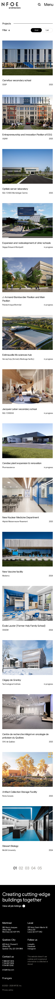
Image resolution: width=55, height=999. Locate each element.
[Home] (11, 4)
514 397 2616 (9, 963)
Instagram (32, 949)
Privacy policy (7, 990)
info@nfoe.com (8, 970)
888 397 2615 (9, 961)
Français (7, 978)
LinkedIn (31, 944)
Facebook (31, 946)
